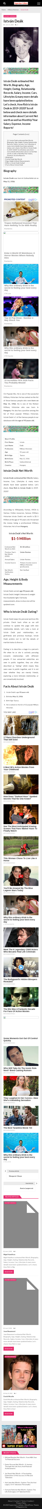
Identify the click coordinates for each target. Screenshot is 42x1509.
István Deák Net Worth (13, 159)
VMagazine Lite (21, 1507)
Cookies (30, 1501)
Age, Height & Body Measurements (17, 161)
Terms (23, 1501)
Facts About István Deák (14, 165)
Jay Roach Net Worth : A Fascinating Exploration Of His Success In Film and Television (19, 1475)
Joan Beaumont (10, 1331)
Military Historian (10, 16)
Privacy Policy (21, 1503)
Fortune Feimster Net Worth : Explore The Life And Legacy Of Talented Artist (20, 1491)
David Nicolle (9, 1396)
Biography (9, 157)
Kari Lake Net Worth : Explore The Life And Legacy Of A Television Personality (20, 1483)
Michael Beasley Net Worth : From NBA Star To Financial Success (21, 1458)
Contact (17, 1501)
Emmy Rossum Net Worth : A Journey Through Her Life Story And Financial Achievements (18, 1466)
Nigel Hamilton (9, 1254)
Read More (9, 1272)
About (10, 1501)
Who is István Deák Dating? (15, 163)
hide (27, 134)
